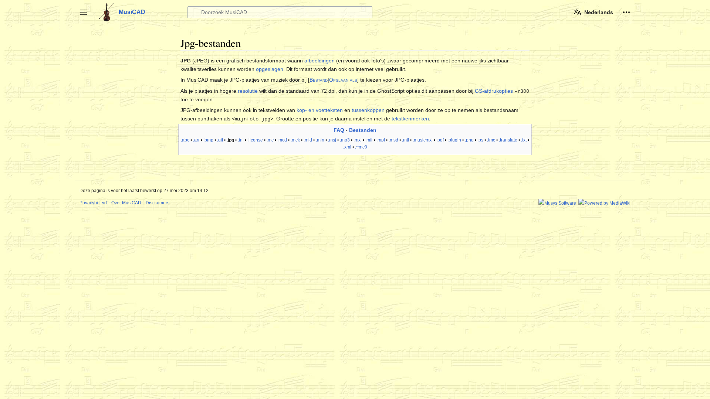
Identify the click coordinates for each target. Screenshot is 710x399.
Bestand (319, 80)
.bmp (208, 140)
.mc (270, 140)
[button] (83, 12)
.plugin (454, 140)
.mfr (369, 140)
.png (469, 140)
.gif (220, 140)
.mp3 (345, 140)
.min (320, 140)
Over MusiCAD (126, 202)
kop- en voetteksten (320, 110)
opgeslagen (269, 69)
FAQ (339, 130)
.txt (524, 140)
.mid (308, 140)
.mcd (282, 140)
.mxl (358, 140)
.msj (332, 140)
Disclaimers (157, 202)
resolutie (248, 91)
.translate (508, 140)
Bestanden (362, 130)
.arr (196, 140)
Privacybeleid (93, 202)
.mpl (380, 140)
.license (255, 140)
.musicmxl (423, 140)
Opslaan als (343, 80)
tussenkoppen (368, 110)
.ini (241, 140)
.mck (295, 140)
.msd (393, 140)
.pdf (440, 140)
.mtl (405, 140)
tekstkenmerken (410, 119)
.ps (480, 140)
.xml (347, 147)
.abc (185, 140)
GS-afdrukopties (494, 91)
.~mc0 (361, 147)
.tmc (491, 140)
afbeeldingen (319, 61)
